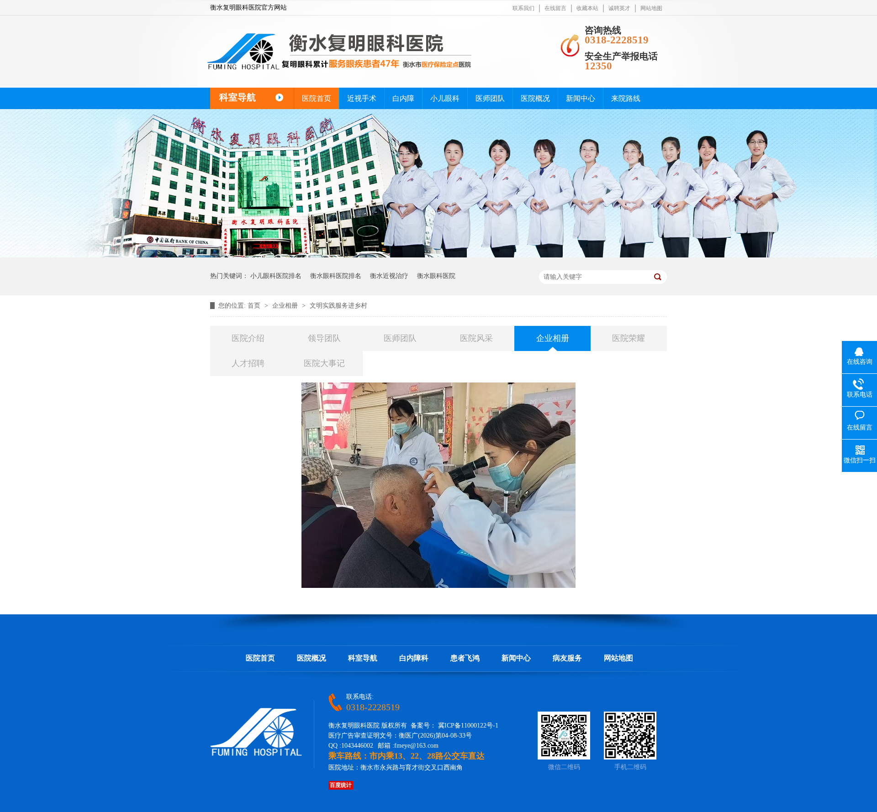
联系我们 (523, 8)
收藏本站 (587, 8)
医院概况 (535, 98)
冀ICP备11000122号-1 (468, 725)
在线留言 (555, 8)
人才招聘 (248, 363)
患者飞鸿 (465, 658)
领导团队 (324, 338)
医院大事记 (324, 363)
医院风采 (476, 338)
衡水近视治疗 (389, 275)
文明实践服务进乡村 (338, 305)
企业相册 (286, 305)
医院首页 (316, 98)
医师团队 (490, 98)
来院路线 (625, 98)
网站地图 (651, 8)
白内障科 (413, 658)
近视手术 (361, 98)
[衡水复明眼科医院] (256, 754)
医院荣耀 (628, 338)
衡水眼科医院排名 (335, 275)
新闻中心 (580, 98)
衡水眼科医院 (436, 275)
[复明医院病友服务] (438, 255)
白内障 (403, 98)
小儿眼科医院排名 (275, 275)
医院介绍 (248, 338)
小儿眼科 (445, 98)
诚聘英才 (619, 8)
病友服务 (567, 658)
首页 (255, 305)
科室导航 (362, 658)
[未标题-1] (339, 70)
